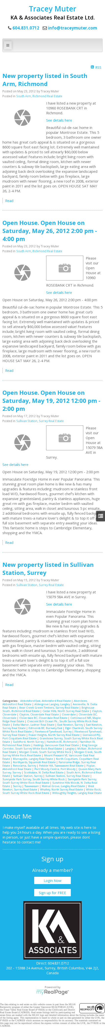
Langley (70, 748)
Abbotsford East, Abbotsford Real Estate (46, 701)
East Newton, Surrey (70, 724)
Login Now (52, 880)
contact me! (31, 841)
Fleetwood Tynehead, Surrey (53, 731)
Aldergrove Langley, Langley (52, 704)
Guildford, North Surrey (28, 741)
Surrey (17, 786)
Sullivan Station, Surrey (28, 776)
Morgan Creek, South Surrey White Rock (45, 752)
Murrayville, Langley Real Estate (33, 759)
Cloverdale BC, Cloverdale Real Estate (43, 718)
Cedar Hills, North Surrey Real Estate (66, 711)
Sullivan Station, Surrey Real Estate (40, 421)
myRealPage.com (52, 992)
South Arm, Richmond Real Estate (39, 96)
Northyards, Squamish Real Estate (34, 762)
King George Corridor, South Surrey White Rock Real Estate (49, 746)
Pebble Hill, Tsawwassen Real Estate (61, 765)
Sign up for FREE (52, 892)
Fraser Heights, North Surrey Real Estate (54, 735)
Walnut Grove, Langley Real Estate (64, 786)
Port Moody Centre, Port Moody (55, 769)
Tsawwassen (32, 786)
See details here (59, 120)
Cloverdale (69, 714)
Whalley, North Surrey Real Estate (62, 789)
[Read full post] (22, 117)
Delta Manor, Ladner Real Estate (34, 724)
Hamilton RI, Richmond (62, 741)
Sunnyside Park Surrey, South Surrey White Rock (33, 779)
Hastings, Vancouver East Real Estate (56, 745)
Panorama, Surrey (25, 765)
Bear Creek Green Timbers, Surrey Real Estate (49, 707)
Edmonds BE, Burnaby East (46, 728)
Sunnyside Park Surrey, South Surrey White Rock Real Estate (49, 781)
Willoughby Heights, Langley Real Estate (77, 793)
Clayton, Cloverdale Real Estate (39, 714)
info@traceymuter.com (72, 28)
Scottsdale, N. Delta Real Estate (44, 772)
